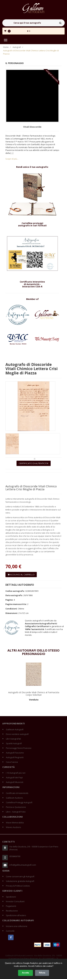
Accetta (25, 973)
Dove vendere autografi (17, 734)
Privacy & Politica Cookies (18, 885)
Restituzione (12, 910)
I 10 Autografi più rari (15, 772)
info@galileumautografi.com (22, 864)
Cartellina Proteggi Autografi (19, 802)
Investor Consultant (15, 901)
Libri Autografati (13, 738)
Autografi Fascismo (15, 752)
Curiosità (10, 930)
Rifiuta (42, 973)
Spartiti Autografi (14, 743)
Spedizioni (11, 896)
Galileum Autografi (15, 729)
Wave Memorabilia (15, 822)
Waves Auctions (13, 827)
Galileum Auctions (14, 797)
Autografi (17, 47)
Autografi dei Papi (14, 777)
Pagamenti (11, 906)
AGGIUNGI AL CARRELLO (22, 574)
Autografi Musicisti (14, 782)
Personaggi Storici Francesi (18, 748)
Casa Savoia (12, 762)
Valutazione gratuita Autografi (20, 881)
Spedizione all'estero (16, 915)
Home (6, 47)
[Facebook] (11, 937)
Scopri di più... (11, 158)
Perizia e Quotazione (16, 807)
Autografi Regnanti (15, 757)
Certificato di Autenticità (17, 793)
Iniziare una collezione (16, 926)
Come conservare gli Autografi (20, 876)
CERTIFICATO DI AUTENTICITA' (33, 463)
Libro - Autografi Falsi (16, 811)
